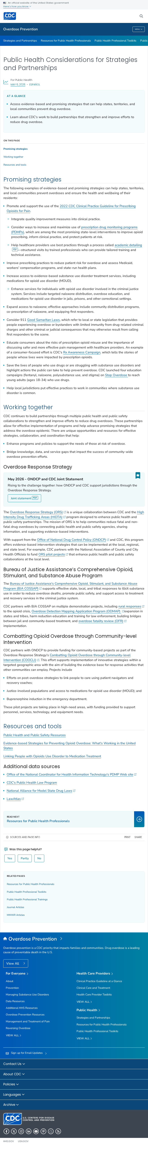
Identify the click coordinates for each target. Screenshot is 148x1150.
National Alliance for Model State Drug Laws (39, 791)
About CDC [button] (12, 1074)
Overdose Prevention (20, 29)
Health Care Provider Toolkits (94, 994)
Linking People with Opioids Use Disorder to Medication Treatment (52, 756)
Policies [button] (9, 1084)
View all (12, 1035)
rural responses (129, 606)
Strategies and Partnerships (20, 40)
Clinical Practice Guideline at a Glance (99, 981)
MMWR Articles (16, 915)
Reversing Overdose (18, 1028)
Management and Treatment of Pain (28, 1021)
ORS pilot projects (51, 554)
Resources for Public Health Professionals (66, 40)
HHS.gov (8, 1141)
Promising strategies (15, 149)
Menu (137, 29)
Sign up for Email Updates (27, 1053)
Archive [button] (9, 1104)
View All (13, 963)
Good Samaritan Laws (43, 320)
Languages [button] (12, 1094)
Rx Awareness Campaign (81, 352)
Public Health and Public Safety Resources (34, 735)
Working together (13, 157)
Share (138, 837)
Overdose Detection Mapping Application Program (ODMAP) (76, 611)
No (39, 858)
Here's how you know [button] (16, 6)
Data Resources (15, 1001)
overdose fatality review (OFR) (101, 621)
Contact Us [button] (12, 1064)
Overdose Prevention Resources (25, 1014)
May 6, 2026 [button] (18, 84)
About (9, 981)
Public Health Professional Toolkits (115, 40)
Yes (9, 858)
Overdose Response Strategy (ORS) (36, 512)
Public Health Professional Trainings (27, 899)
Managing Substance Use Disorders (27, 994)
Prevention (12, 988)
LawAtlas (14, 799)
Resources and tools (14, 164)
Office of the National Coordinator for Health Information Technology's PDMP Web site (70, 774)
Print (127, 837)
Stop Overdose (116, 375)
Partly (25, 858)
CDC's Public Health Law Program (32, 782)
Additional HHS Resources (22, 1008)
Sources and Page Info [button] (25, 837)
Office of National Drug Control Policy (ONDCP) (71, 540)
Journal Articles (15, 907)
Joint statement (21, 498)
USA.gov (23, 1141)
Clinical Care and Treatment (93, 988)
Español (34, 84)
